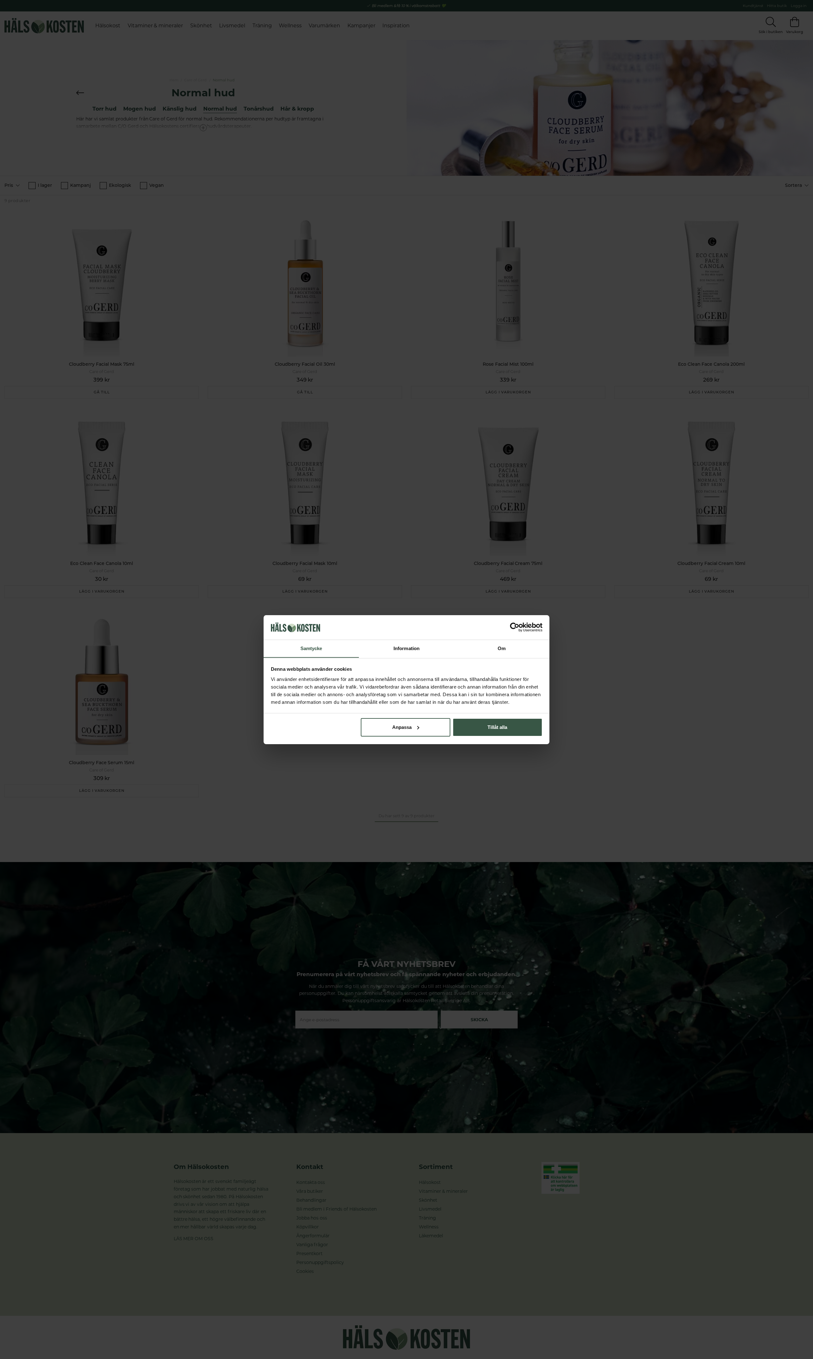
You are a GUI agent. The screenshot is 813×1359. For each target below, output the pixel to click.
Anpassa (402, 727)
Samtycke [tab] (311, 648)
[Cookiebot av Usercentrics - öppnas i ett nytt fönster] (514, 627)
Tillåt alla (497, 727)
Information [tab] (406, 648)
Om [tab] (502, 648)
